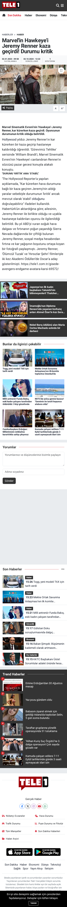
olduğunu (38, 199)
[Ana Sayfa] (3, 15)
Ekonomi (41, 15)
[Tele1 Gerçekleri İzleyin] (11, 6)
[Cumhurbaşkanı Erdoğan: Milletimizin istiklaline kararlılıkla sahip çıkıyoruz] (17, 418)
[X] (27, 806)
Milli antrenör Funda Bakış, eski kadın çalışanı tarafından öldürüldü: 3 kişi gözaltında (17, 401)
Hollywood (9, 139)
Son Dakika (14, 15)
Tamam (33, 903)
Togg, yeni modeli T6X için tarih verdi (44, 583)
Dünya (53, 15)
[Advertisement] (33, 528)
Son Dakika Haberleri (49, 831)
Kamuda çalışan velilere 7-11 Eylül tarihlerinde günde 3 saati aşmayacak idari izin (49, 432)
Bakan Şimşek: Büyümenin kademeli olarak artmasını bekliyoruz (44, 646)
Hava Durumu (46, 816)
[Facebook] (22, 806)
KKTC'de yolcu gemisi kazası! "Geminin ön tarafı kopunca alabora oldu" (49, 401)
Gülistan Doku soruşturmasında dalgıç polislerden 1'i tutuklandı (39, 630)
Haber (28, 15)
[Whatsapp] (45, 806)
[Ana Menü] (62, 5)
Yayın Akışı (36, 868)
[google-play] (47, 852)
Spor (25, 868)
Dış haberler (31, 655)
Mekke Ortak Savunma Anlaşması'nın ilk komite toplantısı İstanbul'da (47, 371)
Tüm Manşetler (13, 831)
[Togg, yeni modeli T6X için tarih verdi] (17, 357)
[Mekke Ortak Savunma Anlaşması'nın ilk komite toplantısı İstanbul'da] (50, 357)
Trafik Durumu (13, 823)
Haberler (7, 34)
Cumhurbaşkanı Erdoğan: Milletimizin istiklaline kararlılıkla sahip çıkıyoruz (16, 432)
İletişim (49, 868)
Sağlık (17, 868)
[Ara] (57, 5)
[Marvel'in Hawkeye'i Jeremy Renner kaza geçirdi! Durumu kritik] (33, 84)
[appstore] (19, 852)
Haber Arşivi (12, 838)
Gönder (9, 480)
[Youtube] (39, 806)
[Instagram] (33, 806)
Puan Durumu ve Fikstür (50, 823)
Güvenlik (30, 624)
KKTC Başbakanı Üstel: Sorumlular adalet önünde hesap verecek (44, 661)
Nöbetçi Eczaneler (15, 816)
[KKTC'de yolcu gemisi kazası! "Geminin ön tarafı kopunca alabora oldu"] (50, 387)
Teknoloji (55, 864)
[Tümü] (62, 569)
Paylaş (9, 107)
